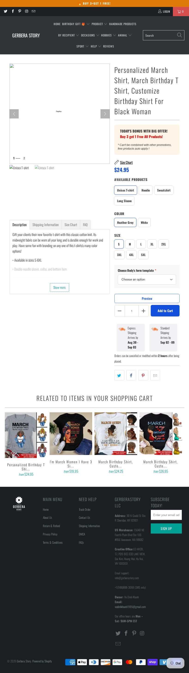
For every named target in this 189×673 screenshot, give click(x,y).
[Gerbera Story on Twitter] (5, 11)
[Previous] (9, 445)
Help (94, 46)
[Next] (105, 113)
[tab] (19, 224)
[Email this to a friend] (155, 375)
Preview (147, 298)
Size (117, 235)
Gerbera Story (24, 661)
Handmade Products (122, 24)
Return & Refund (51, 525)
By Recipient (67, 35)
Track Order (85, 509)
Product (98, 24)
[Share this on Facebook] (131, 375)
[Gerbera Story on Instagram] (26, 11)
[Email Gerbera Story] (33, 11)
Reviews (108, 46)
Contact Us (84, 517)
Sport (81, 46)
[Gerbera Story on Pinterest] (19, 11)
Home (57, 24)
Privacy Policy (50, 534)
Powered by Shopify (42, 661)
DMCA (82, 534)
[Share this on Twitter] (119, 375)
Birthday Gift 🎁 (74, 24)
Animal (123, 35)
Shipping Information (89, 525)
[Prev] (14, 113)
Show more (59, 287)
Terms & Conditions (53, 542)
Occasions (88, 35)
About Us (47, 517)
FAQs (81, 542)
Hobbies (107, 35)
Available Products (131, 179)
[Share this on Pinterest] (143, 375)
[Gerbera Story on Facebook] (12, 11)
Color (119, 213)
